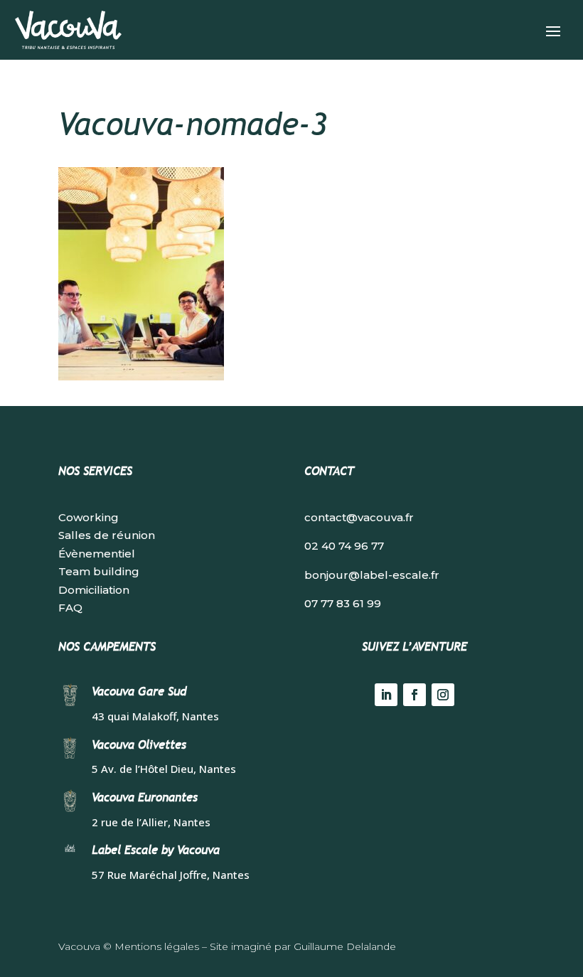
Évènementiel (96, 553)
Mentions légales (156, 946)
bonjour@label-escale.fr (371, 575)
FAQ (70, 607)
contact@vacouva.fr (359, 517)
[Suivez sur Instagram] (443, 694)
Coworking (88, 517)
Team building (98, 571)
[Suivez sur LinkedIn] (386, 694)
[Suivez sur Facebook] (414, 694)
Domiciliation (93, 590)
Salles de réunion (106, 535)
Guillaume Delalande (345, 946)
